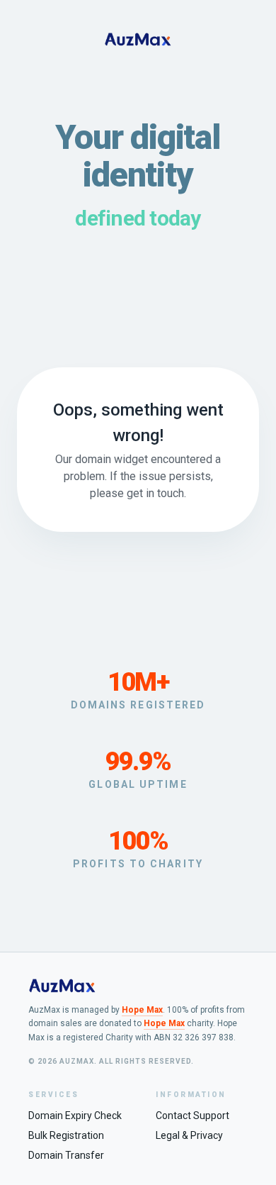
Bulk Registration (66, 1135)
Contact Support (192, 1115)
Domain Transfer (66, 1155)
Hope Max (142, 1010)
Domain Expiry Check (75, 1115)
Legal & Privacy (189, 1135)
